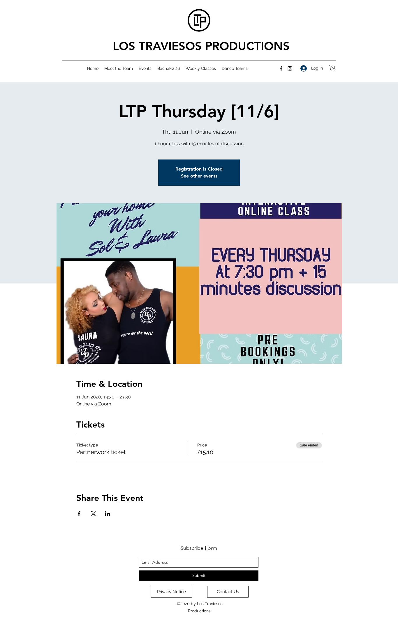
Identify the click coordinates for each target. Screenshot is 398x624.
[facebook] (281, 68)
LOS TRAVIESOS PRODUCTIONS (201, 46)
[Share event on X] (93, 513)
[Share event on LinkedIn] (107, 513)
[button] (332, 68)
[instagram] (290, 68)
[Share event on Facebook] (79, 513)
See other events (199, 176)
